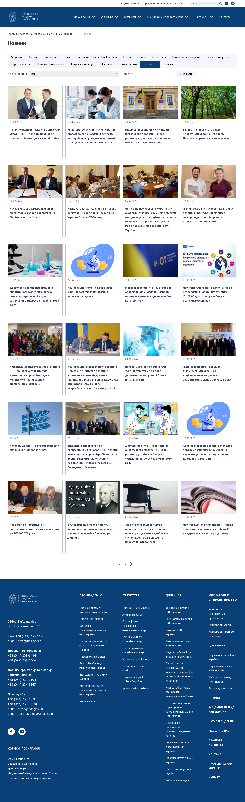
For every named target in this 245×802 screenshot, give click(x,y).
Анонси (33, 57)
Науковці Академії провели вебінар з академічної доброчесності (34, 448)
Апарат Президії (132, 614)
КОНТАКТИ (216, 754)
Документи (201, 16)
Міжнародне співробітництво (165, 16)
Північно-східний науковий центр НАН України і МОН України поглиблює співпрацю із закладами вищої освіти (35, 134)
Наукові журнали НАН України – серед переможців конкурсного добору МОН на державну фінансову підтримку (208, 529)
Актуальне (17, 57)
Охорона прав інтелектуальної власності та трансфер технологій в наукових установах (180, 672)
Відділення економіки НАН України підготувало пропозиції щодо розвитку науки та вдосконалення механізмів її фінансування (148, 136)
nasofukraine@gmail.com (35, 713)
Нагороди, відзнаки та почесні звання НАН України (93, 645)
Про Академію (81, 16)
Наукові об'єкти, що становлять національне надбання (179, 692)
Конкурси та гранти (217, 57)
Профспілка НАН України (157, 3)
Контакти (224, 16)
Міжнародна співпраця (186, 57)
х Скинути (186, 74)
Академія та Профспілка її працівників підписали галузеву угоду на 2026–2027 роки (34, 529)
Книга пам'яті (87, 701)
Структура (107, 16)
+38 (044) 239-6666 (22, 660)
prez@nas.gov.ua (29, 641)
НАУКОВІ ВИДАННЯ (221, 721)
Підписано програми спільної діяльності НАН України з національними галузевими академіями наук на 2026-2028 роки (207, 373)
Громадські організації (135, 688)
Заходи (127, 57)
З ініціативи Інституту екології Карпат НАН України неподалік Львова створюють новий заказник (206, 134)
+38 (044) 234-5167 (22, 684)
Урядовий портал (18, 768)
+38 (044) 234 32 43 (30, 636)
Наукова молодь (130, 3)
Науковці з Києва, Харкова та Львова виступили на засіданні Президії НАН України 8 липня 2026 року (91, 213)
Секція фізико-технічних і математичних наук (134, 626)
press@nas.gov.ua (30, 709)
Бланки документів (220, 688)
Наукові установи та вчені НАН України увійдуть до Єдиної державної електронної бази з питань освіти (145, 373)
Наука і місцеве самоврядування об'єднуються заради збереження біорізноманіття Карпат (32, 213)
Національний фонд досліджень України (32, 773)
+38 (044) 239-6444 (22, 655)
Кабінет (179, 3)
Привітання (108, 64)
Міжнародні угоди (220, 625)
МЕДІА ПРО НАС (219, 731)
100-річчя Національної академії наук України (93, 630)
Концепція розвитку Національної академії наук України (93, 690)
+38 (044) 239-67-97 (22, 699)
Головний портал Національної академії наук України (40, 34)
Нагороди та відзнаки (50, 64)
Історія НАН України (91, 619)
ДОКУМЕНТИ (217, 645)
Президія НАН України (136, 607)
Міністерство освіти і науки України (29, 778)
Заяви (67, 57)
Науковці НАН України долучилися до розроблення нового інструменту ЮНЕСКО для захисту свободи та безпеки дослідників (207, 294)
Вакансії (168, 64)
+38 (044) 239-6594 (22, 680)
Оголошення (50, 57)
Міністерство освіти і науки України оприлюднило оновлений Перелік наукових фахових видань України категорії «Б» (149, 294)
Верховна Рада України (22, 763)
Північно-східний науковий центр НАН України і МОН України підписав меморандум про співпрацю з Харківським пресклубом (208, 215)
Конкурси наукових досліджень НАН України (177, 747)
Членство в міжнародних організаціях (217, 614)
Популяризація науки (82, 64)
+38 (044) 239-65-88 (22, 704)
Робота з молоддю (178, 780)
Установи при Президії (136, 659)
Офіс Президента (18, 759)
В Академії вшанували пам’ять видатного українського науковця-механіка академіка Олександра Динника (90, 531)
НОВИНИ (214, 698)
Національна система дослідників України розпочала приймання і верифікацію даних (89, 292)
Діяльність (130, 16)
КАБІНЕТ (214, 777)
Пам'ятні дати (129, 64)
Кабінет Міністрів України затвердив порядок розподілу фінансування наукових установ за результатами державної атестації (207, 452)
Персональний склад (92, 656)
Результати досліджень (151, 57)
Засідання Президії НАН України (97, 57)
